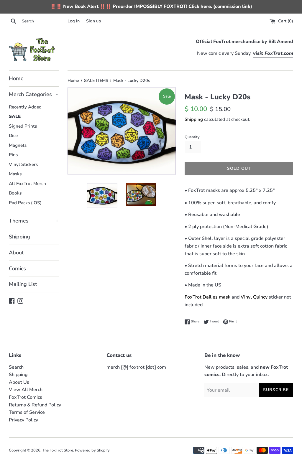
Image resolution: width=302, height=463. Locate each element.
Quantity (192, 137)
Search (16, 367)
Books (15, 193)
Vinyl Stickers (23, 164)
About (16, 252)
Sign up (93, 21)
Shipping (19, 236)
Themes (34, 220)
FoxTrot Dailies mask (207, 297)
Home (16, 78)
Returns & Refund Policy (35, 405)
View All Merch (25, 389)
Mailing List (23, 284)
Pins (13, 155)
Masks (15, 174)
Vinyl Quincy (254, 297)
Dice (13, 136)
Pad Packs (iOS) (25, 203)
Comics (17, 268)
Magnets (18, 145)
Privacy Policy (23, 420)
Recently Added (25, 107)
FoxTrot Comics (25, 397)
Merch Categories (33, 94)
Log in (74, 21)
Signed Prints (23, 126)
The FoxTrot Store (57, 450)
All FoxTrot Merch (27, 184)
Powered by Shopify (92, 450)
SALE (15, 116)
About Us (19, 382)
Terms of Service (27, 412)
